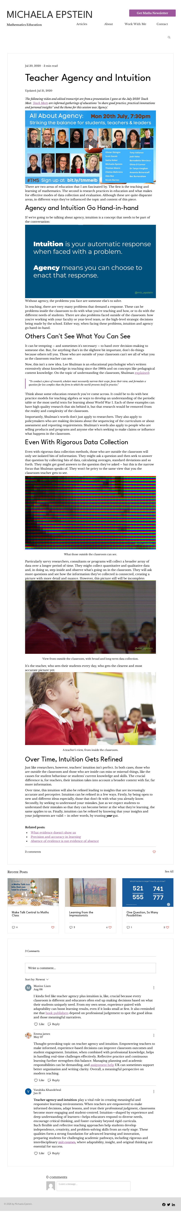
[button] (170, 1153)
